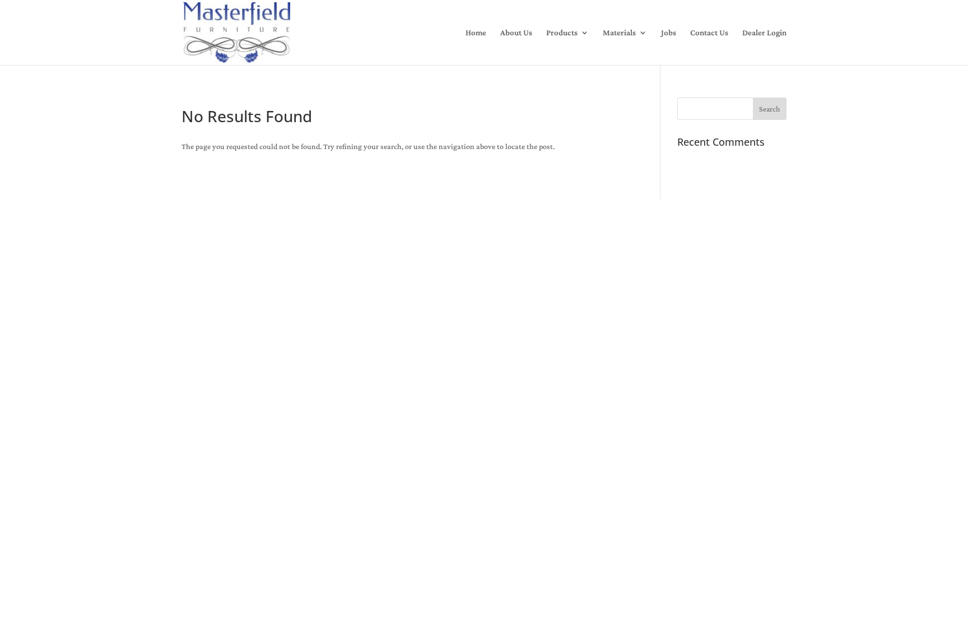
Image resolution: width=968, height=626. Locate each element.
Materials (619, 33)
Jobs (668, 33)
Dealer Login (764, 33)
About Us (516, 33)
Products (562, 33)
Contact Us (709, 33)
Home (476, 33)
